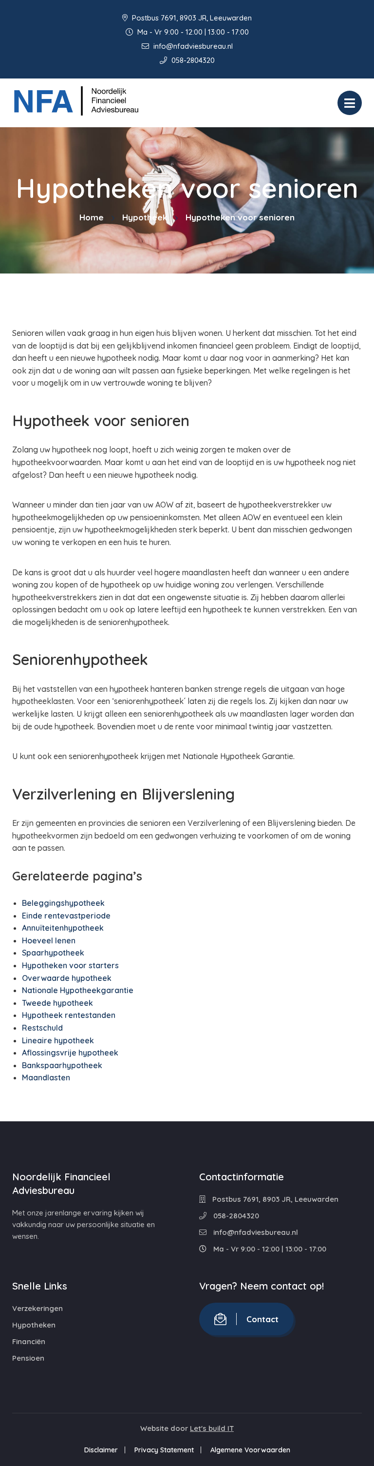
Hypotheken (34, 1324)
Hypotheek (144, 217)
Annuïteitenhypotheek (63, 928)
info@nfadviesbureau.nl (192, 46)
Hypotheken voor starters (70, 965)
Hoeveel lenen (48, 940)
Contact (262, 1319)
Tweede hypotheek (57, 1003)
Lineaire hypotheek (58, 1040)
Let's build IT (212, 1428)
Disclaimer (101, 1450)
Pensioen (28, 1358)
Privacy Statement (164, 1450)
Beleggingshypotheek (63, 903)
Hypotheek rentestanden (68, 1015)
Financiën (28, 1341)
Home (91, 217)
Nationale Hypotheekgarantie (77, 990)
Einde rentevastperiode (66, 915)
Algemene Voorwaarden (250, 1450)
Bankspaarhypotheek (62, 1065)
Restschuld (42, 1028)
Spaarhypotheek (53, 953)
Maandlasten (46, 1077)
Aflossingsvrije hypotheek (70, 1052)
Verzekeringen (37, 1308)
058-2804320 (192, 60)
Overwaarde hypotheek (67, 978)
